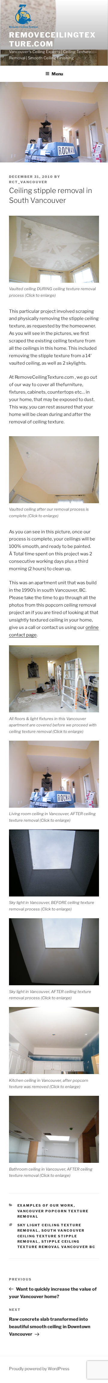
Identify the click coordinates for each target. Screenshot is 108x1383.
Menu (57, 73)
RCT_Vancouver (28, 182)
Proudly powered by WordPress (39, 1368)
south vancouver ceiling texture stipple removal (51, 1236)
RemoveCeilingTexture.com (52, 39)
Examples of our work (45, 1205)
